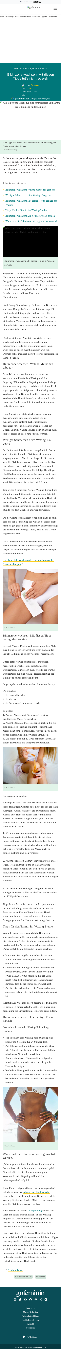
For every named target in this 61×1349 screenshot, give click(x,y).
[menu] (55, 9)
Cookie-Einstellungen (30, 1320)
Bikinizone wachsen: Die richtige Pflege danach (30, 215)
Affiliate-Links (15, 1270)
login (4, 8)
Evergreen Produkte (23, 1277)
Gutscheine (30, 1327)
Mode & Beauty (39, 68)
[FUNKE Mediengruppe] (30, 1337)
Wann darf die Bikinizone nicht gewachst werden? (31, 221)
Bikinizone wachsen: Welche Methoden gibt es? (30, 189)
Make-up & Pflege (7, 16)
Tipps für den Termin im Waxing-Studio (26, 210)
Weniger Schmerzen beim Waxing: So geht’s (28, 195)
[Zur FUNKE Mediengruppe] (36, 2)
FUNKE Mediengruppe (37, 1347)
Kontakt (30, 1323)
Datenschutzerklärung (30, 1316)
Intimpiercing (35, 1210)
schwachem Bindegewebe (36, 1192)
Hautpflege (40, 1277)
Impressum (30, 1308)
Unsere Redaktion (30, 1312)
